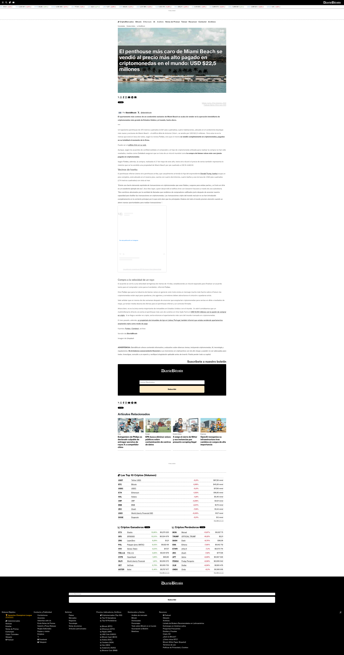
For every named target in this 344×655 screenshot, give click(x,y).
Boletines (135, 631)
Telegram (42, 642)
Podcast (10, 640)
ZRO (120, 540)
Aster (129, 569)
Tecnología (73, 623)
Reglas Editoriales (44, 629)
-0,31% (72, 7)
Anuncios (41, 618)
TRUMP (175, 536)
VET (120, 565)
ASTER (121, 569)
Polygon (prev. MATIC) (135, 545)
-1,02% (219, 7)
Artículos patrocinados (77, 629)
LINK (47, 7)
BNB (120, 505)
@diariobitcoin (146, 113)
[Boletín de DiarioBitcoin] (135, 97)
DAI (153, 7)
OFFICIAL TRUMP (188, 536)
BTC (120, 484)
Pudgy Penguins (187, 561)
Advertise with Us (44, 621)
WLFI (120, 561)
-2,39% (128, 7)
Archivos (212, 22)
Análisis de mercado (139, 615)
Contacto (202, 22)
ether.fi (184, 549)
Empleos (40, 634)
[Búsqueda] (7, 2)
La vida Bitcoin (141, 26)
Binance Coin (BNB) (109, 650)
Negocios (72, 621)
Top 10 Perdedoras (109, 621)
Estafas (8, 626)
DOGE (120, 517)
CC (135, 7)
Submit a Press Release (46, 626)
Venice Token (132, 549)
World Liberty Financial (136, 561)
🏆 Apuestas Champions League (19, 616)
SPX (120, 536)
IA (154, 22)
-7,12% (24, 7)
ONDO (175, 569)
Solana (134, 497)
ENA (174, 545)
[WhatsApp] (121, 97)
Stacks (129, 532)
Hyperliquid (131, 557)
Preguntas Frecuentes (171, 629)
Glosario (9, 637)
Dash (183, 540)
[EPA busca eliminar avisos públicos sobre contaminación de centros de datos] (158, 425)
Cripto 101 (166, 634)
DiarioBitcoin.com (219, 521)
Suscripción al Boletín (140, 629)
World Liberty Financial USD (142, 513)
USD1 (191, 7)
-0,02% (203, 7)
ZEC (15, 7)
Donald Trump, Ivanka (208, 174)
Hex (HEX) (106, 645)
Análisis (160, 22)
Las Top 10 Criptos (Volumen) (138, 475)
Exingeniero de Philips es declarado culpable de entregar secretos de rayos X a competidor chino (130, 442)
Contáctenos (42, 615)
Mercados (73, 618)
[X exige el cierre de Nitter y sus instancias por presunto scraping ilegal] (186, 425)
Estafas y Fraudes (170, 631)
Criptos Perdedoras (186, 527)
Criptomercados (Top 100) (112, 615)
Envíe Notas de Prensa (46, 623)
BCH (118, 7)
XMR (63, 7)
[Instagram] (126, 97)
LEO (31, 7)
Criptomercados (13, 621)
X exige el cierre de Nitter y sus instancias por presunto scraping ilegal (185, 439)
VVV (120, 549)
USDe (173, 7)
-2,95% (55, 7)
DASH (174, 540)
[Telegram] (132, 97)
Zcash (133, 509)
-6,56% (110, 7)
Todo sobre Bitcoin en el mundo (144, 626)
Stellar (184, 565)
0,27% (39, 7)
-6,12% (91, 7)
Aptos (183, 557)
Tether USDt (136, 480)
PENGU (175, 561)
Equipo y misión (43, 631)
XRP (120, 501)
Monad (184, 532)
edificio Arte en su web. (137, 145)
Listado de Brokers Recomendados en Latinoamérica (183, 623)
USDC (120, 488)
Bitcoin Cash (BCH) (109, 637)
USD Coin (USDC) (109, 634)
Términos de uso (169, 645)
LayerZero (131, 540)
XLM (99, 7)
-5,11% (7, 7)
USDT (120, 480)
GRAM (211, 7)
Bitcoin (138, 22)
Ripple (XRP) (107, 632)
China (119, 434)
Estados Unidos (131, 26)
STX (120, 532)
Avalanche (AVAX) (109, 648)
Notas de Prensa (172, 22)
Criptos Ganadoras (132, 527)
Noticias (9, 623)
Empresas (203, 434)
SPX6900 (131, 536)
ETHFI (175, 549)
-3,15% (145, 7)
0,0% (184, 7)
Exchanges (10, 632)
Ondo (183, 569)
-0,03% (164, 7)
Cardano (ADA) (108, 642)
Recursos (193, 22)
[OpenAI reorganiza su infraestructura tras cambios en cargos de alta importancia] (213, 425)
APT (174, 557)
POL (120, 545)
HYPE (120, 557)
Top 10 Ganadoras (109, 618)
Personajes (136, 623)
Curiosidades (121, 26)
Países (71, 615)
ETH (120, 493)
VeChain (130, 565)
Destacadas (136, 621)
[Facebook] (124, 97)
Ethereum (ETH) (108, 629)
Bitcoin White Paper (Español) (174, 642)
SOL (120, 497)
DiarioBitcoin (131, 113)
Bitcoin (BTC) (107, 626)
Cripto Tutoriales (12, 634)
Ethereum (147, 22)
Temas (184, 22)
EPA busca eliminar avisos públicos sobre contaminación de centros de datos (158, 441)
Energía (147, 434)
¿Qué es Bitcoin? (169, 637)
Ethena (184, 545)
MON (174, 532)
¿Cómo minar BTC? (170, 639)
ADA (80, 7)
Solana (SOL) (107, 640)
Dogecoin (135, 517)
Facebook (43, 639)
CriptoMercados (126, 22)
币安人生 (121, 553)
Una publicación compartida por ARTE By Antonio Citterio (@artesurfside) (142, 269)
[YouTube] (129, 97)
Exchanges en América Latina (174, 626)
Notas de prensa (75, 626)
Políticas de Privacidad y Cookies (175, 647)
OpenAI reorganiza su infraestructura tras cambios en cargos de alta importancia (213, 441)
